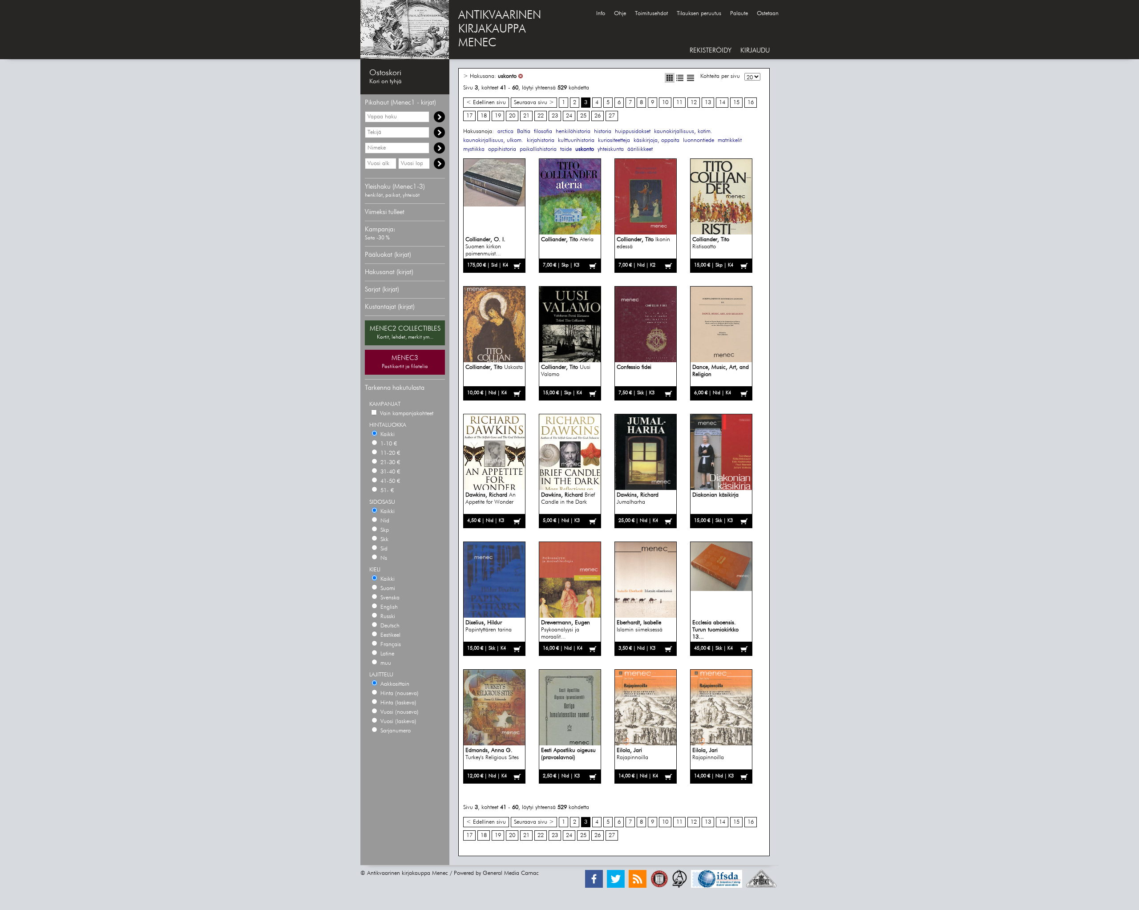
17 (469, 116)
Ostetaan (768, 13)
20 (512, 116)
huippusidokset (632, 131)
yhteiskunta (611, 149)
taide (566, 149)
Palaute (739, 13)
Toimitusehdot (651, 13)
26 (597, 116)
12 (694, 102)
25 (583, 116)
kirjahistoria (540, 140)
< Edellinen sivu (486, 102)
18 (484, 116)
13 (708, 102)
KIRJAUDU (755, 50)
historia (602, 131)
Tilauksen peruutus (699, 13)
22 (540, 116)
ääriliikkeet (640, 149)
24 (569, 116)
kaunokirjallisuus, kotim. (683, 131)
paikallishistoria (538, 149)
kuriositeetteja (614, 140)
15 (736, 102)
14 (722, 102)
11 (679, 102)
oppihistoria (502, 149)
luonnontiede (698, 140)
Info (600, 13)
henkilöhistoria (573, 131)
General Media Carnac (511, 873)
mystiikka (474, 149)
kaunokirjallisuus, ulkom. (493, 140)
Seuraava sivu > (534, 102)
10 (665, 102)
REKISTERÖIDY (710, 50)
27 (612, 116)
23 (555, 116)
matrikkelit (730, 140)
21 (526, 116)
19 (498, 116)
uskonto (507, 76)
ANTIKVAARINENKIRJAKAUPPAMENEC (499, 29)
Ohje (620, 13)
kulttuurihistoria (576, 140)
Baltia (523, 131)
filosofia (543, 131)
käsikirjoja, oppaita (656, 140)
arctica (505, 131)
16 (750, 102)
